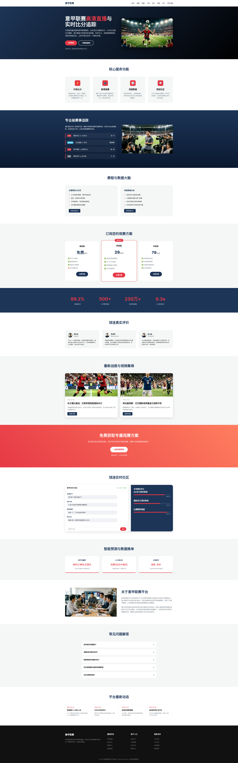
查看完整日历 (74, 210)
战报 (158, 3)
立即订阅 (119, 275)
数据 (143, 3)
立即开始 (82, 274)
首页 (133, 3)
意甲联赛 (69, 3)
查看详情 (72, 414)
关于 (163, 3)
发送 (123, 529)
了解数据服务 (86, 43)
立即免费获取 (119, 449)
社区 (153, 3)
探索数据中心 (130, 210)
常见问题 (170, 3)
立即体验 (71, 43)
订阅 (148, 3)
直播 (138, 3)
